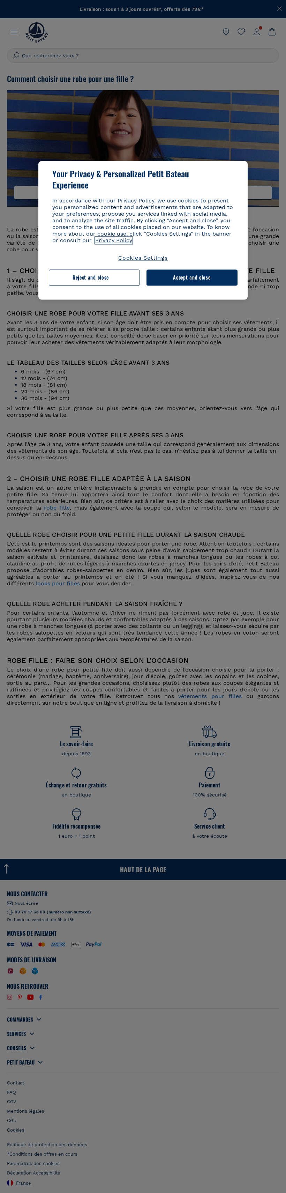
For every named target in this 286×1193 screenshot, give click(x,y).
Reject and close (91, 277)
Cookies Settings (143, 257)
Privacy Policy (113, 240)
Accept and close (191, 277)
